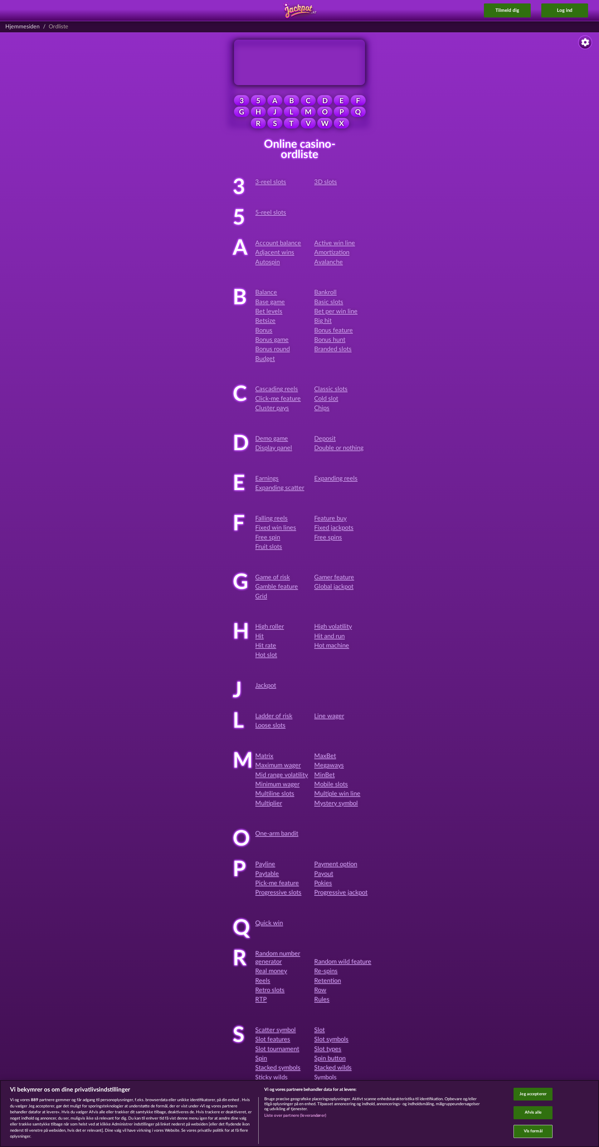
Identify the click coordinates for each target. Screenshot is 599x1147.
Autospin (267, 262)
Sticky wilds (271, 1077)
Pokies (323, 883)
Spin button (330, 1058)
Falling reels (271, 518)
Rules (321, 999)
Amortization (331, 252)
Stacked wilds (333, 1068)
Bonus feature (333, 330)
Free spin (267, 537)
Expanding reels (336, 478)
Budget (265, 359)
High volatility (333, 627)
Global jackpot (333, 587)
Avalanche (328, 262)
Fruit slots (268, 547)
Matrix (264, 756)
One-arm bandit (276, 834)
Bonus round (272, 349)
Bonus (263, 330)
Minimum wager (277, 784)
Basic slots (328, 302)
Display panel (273, 448)
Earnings (267, 478)
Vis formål (533, 1131)
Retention (327, 981)
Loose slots (270, 725)
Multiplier (268, 803)
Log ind (564, 10)
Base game (270, 302)
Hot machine (331, 646)
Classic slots (331, 389)
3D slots (325, 182)
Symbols (325, 1077)
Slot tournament (277, 1049)
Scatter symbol (275, 1030)
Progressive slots (278, 892)
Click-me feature (278, 399)
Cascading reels (276, 389)
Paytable (267, 874)
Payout (323, 874)
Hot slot (266, 655)
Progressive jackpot (341, 892)
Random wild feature (342, 962)
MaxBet (325, 756)
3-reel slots (270, 182)
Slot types (327, 1049)
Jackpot (265, 685)
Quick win (269, 923)
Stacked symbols (277, 1068)
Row (320, 990)
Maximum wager (278, 765)
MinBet (324, 775)
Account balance (278, 243)
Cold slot (326, 399)
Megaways (329, 765)
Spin (261, 1058)
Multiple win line (337, 794)
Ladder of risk (273, 716)
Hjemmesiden (22, 27)
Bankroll (325, 292)
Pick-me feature (277, 883)
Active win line (334, 243)
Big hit (323, 321)
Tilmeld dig (507, 10)
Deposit (325, 439)
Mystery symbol (336, 803)
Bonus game (272, 340)
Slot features (272, 1039)
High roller (269, 627)
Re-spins (326, 971)
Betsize (265, 321)
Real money (271, 971)
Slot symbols (331, 1039)
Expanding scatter (279, 488)
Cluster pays (272, 408)
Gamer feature (334, 577)
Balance (266, 292)
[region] (299, 1113)
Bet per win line (336, 311)
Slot (319, 1030)
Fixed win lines (275, 528)
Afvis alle (533, 1113)
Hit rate (265, 646)
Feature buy (330, 518)
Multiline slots (274, 794)
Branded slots (333, 349)
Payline (265, 864)
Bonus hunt (329, 340)
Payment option (335, 864)
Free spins (328, 537)
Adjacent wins (274, 252)
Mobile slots (331, 784)
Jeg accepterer (533, 1094)
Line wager (329, 716)
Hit (259, 636)
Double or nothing (338, 448)
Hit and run (329, 636)
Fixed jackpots (333, 528)
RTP (261, 999)
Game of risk (272, 577)
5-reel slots (270, 213)
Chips (321, 408)
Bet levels (268, 311)
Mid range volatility (281, 775)
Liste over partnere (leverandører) (295, 1116)
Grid (261, 596)
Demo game (271, 439)
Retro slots (270, 990)
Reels (262, 981)
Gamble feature (276, 587)
